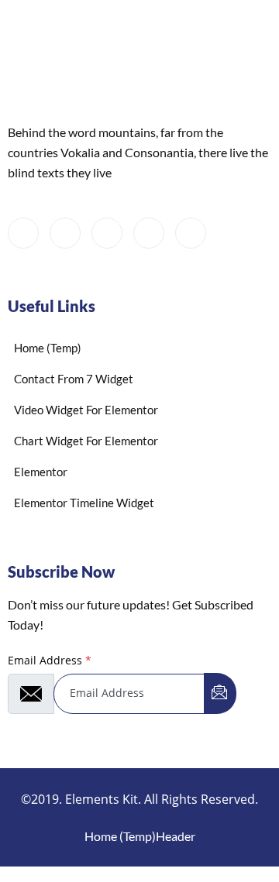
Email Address (49, 660)
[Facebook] (23, 233)
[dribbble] (148, 233)
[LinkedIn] (106, 233)
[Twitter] (65, 233)
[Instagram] (190, 233)
